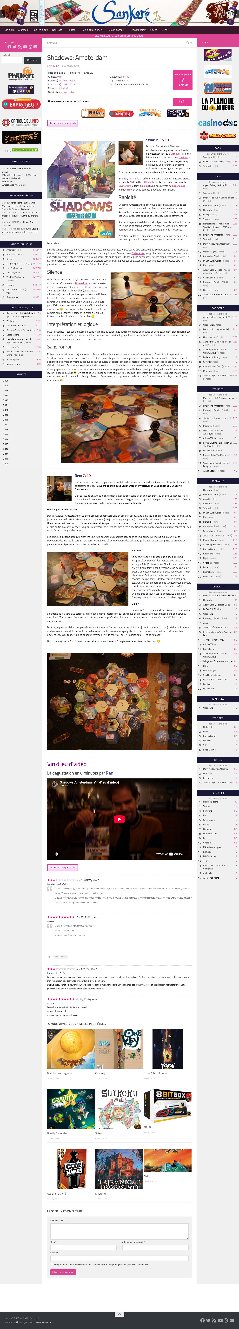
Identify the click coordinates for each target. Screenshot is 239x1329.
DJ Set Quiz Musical (212, 260)
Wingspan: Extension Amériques (218, 661)
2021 (5, 405)
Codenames (178, 185)
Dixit (132, 182)
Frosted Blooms (210, 205)
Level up (207, 567)
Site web (54, 1252)
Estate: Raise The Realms (215, 455)
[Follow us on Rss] (20, 47)
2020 (5, 410)
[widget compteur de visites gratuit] (25, 151)
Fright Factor (209, 572)
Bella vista (208, 576)
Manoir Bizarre (13, 364)
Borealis (207, 290)
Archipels (207, 873)
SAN (205, 745)
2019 (5, 415)
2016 (5, 429)
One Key (100, 1073)
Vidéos (153, 29)
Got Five (207, 684)
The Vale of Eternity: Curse (215, 294)
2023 (5, 395)
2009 (5, 463)
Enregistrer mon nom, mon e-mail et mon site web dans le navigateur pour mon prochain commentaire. (101, 1264)
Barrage (10, 259)
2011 (5, 454)
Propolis (207, 740)
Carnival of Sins (14, 347)
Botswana (208, 553)
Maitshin (207, 426)
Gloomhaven (12, 297)
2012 (5, 449)
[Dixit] (168, 1160)
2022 (5, 400)
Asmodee (69, 92)
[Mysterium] (119, 1169)
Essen (72, 29)
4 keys (206, 861)
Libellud (63, 88)
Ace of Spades (13, 359)
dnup (205, 214)
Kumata (207, 851)
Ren (56, 956)
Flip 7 (205, 558)
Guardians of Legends (59, 1073)
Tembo (206, 166)
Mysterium (125, 185)
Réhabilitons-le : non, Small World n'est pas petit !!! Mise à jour (217, 227)
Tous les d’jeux (40, 29)
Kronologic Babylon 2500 (215, 282)
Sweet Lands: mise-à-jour (14, 185)
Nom (53, 1242)
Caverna (10, 285)
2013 (5, 444)
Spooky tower (209, 749)
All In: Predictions (211, 877)
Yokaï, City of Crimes (155, 1073)
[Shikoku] (119, 1109)
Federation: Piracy (211, 357)
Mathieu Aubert (67, 80)
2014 (5, 439)
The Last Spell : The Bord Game (16, 168)
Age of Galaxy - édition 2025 (216, 185)
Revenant (207, 371)
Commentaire (57, 1220)
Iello (129, 189)
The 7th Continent (15, 268)
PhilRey (54, 66)
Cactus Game (209, 549)
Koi (204, 265)
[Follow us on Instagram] (30, 47)
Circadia (207, 562)
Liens (164, 29)
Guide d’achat (116, 29)
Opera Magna (13, 334)
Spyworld (207, 219)
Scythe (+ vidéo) (14, 254)
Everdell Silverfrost (212, 366)
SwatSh (63, 956)
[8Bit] (168, 1106)
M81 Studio (70, 84)
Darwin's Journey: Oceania (215, 244)
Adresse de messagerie (133, 1242)
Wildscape (11, 321)
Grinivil (5, 172)
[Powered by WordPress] (17, 1322)
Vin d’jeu (9, 29)
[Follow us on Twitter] (15, 47)
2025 (5, 385)
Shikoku (99, 1133)
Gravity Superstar (57, 1133)
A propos (23, 29)
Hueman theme (44, 1322)
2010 (5, 458)
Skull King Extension (212, 544)
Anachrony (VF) (14, 250)
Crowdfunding (138, 29)
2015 (5, 434)
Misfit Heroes (209, 856)
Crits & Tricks (209, 438)
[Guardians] (71, 1049)
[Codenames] (71, 1169)
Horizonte (207, 210)
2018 (59, 76)
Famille (52, 42)
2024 (5, 390)
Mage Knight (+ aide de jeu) (19, 263)
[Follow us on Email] (35, 47)
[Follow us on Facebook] (9, 47)
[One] (119, 1049)
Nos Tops (57, 29)
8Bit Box (148, 1127)
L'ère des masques (212, 847)
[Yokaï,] (168, 1048)
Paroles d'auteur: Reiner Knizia (21, 330)
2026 (5, 380)
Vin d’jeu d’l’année (92, 29)
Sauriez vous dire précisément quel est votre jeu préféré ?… (20, 215)
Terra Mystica (13, 272)
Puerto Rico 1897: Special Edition (218, 197)
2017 (5, 424)
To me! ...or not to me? (213, 535)
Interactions (7, 181)
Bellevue (25, 209)
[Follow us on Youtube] (25, 47)
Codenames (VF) (56, 1193)
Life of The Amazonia (16, 325)
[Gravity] (71, 1109)
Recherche (7, 55)
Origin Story (208, 450)
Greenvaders (209, 277)
